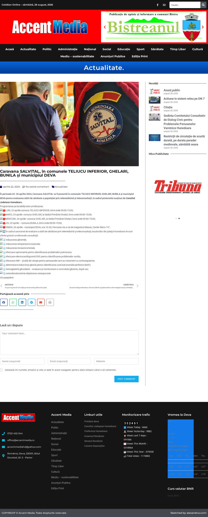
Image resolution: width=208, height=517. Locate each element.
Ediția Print (140, 56)
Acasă (9, 49)
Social (107, 49)
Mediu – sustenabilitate (77, 56)
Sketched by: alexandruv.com (188, 512)
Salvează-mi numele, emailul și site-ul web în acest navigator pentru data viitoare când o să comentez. (61, 369)
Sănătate (157, 49)
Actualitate (28, 49)
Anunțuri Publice (113, 56)
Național (90, 49)
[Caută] (203, 5)
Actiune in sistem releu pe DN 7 (184, 98)
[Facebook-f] (157, 4)
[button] (105, 27)
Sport (140, 49)
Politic (47, 49)
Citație (168, 107)
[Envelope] (164, 4)
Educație (123, 49)
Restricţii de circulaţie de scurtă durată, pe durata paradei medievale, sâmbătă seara (184, 140)
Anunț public (172, 90)
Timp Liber (178, 49)
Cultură (197, 49)
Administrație (68, 49)
